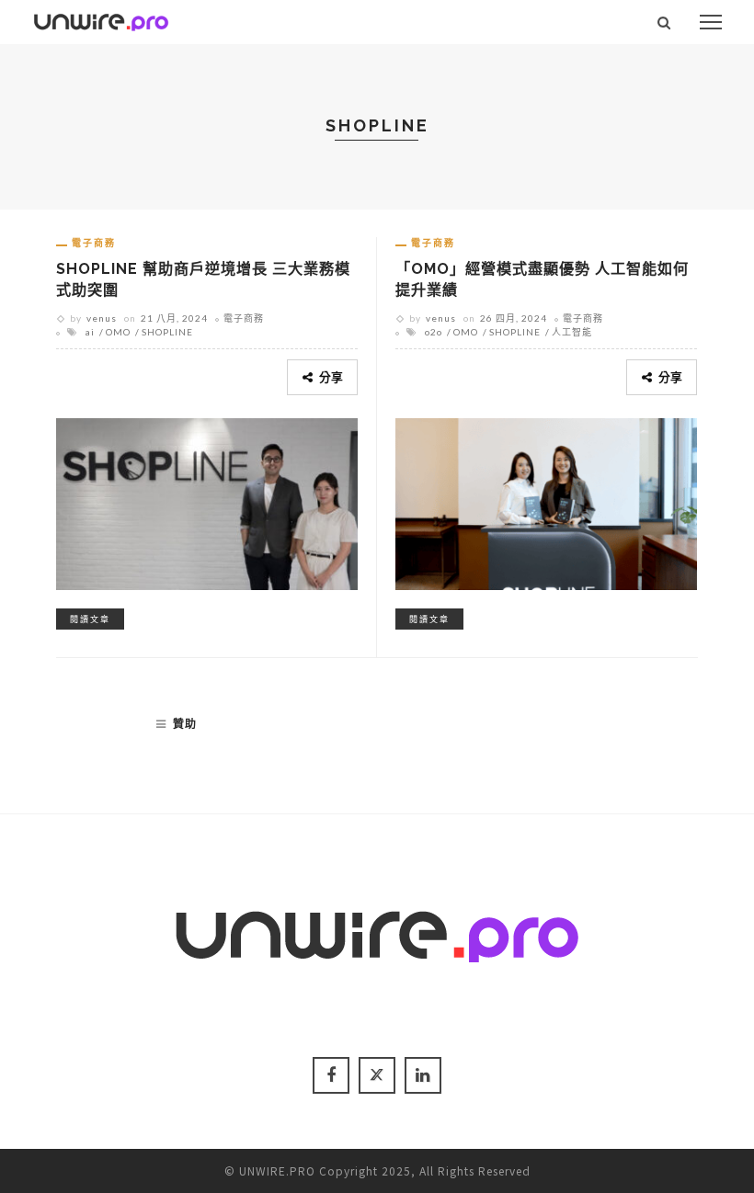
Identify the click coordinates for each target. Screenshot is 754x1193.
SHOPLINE (167, 331)
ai (90, 331)
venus (101, 318)
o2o (433, 331)
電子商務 (94, 242)
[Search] (664, 22)
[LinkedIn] (423, 1075)
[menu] (711, 22)
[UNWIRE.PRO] (101, 19)
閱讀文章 (90, 619)
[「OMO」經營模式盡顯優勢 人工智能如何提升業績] (546, 501)
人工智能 (572, 331)
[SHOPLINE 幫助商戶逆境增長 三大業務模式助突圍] (207, 501)
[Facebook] (331, 1075)
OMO (118, 331)
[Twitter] (377, 1075)
